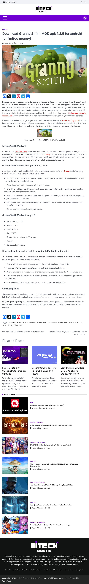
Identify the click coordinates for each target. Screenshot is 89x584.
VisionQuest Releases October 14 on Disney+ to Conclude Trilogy (51, 505)
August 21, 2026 (44, 448)
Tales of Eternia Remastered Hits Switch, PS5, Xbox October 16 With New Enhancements (54, 465)
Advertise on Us (58, 570)
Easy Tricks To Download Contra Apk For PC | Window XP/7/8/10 (72, 371)
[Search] (85, 18)
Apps (31, 403)
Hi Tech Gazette (23, 578)
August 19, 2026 (44, 508)
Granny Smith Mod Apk (66, 322)
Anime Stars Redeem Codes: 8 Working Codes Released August (50, 525)
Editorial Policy (36, 570)
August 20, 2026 (44, 469)
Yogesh (34, 428)
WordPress (6, 580)
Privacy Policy (79, 570)
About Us (8, 570)
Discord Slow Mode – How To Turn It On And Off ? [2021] (44, 371)
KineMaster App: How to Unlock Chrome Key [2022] (47, 405)
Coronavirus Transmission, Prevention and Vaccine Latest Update (51, 425)
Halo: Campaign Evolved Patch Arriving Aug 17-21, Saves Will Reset (52, 485)
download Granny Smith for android (43, 322)
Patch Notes (40, 482)
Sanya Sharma (9, 43)
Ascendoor (64, 578)
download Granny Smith (18, 322)
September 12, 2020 (47, 408)
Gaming (5, 30)
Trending (39, 422)
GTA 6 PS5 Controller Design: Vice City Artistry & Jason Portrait (50, 445)
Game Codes (34, 522)
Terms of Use (69, 570)
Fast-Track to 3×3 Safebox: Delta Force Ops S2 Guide (14, 371)
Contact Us (16, 570)
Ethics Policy (26, 570)
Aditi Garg (35, 408)
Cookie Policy (47, 570)
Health (32, 422)
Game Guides (34, 442)
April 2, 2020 (43, 428)
